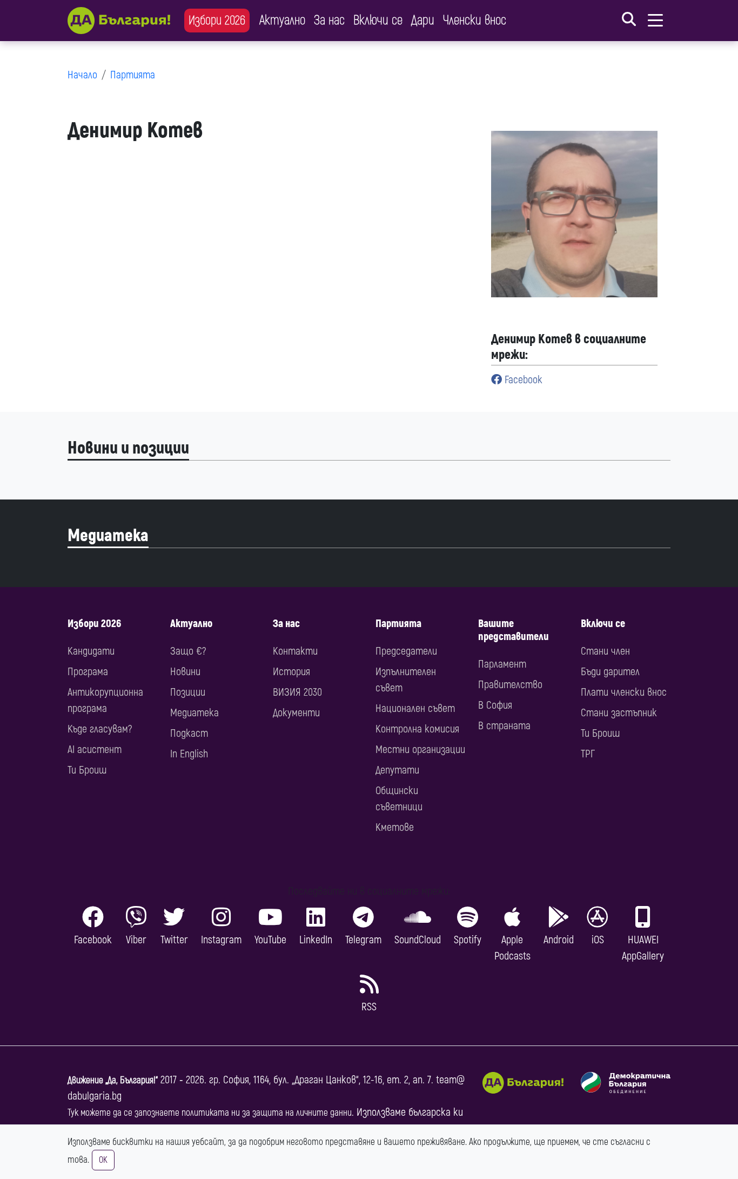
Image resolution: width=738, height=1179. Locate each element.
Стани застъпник (619, 713)
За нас (329, 20)
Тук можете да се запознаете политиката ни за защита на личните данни (210, 1112)
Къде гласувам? (100, 729)
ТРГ (588, 754)
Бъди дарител (610, 671)
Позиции (187, 692)
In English (189, 754)
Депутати (397, 770)
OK (103, 1160)
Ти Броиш (87, 770)
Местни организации (420, 749)
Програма (88, 671)
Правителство (510, 684)
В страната (504, 725)
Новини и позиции (128, 448)
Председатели (406, 651)
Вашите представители (513, 630)
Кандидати (91, 651)
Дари (422, 20)
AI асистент (95, 749)
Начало (82, 75)
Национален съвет (415, 708)
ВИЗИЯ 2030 (297, 692)
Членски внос (474, 20)
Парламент (502, 664)
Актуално (282, 20)
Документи (296, 713)
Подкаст (189, 733)
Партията (132, 75)
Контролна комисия (417, 729)
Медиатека (108, 536)
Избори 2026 (217, 20)
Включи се (377, 20)
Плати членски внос (624, 692)
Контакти (295, 651)
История (291, 671)
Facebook (522, 380)
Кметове (394, 827)
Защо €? (188, 651)
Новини (185, 671)
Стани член (605, 651)
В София (495, 705)
